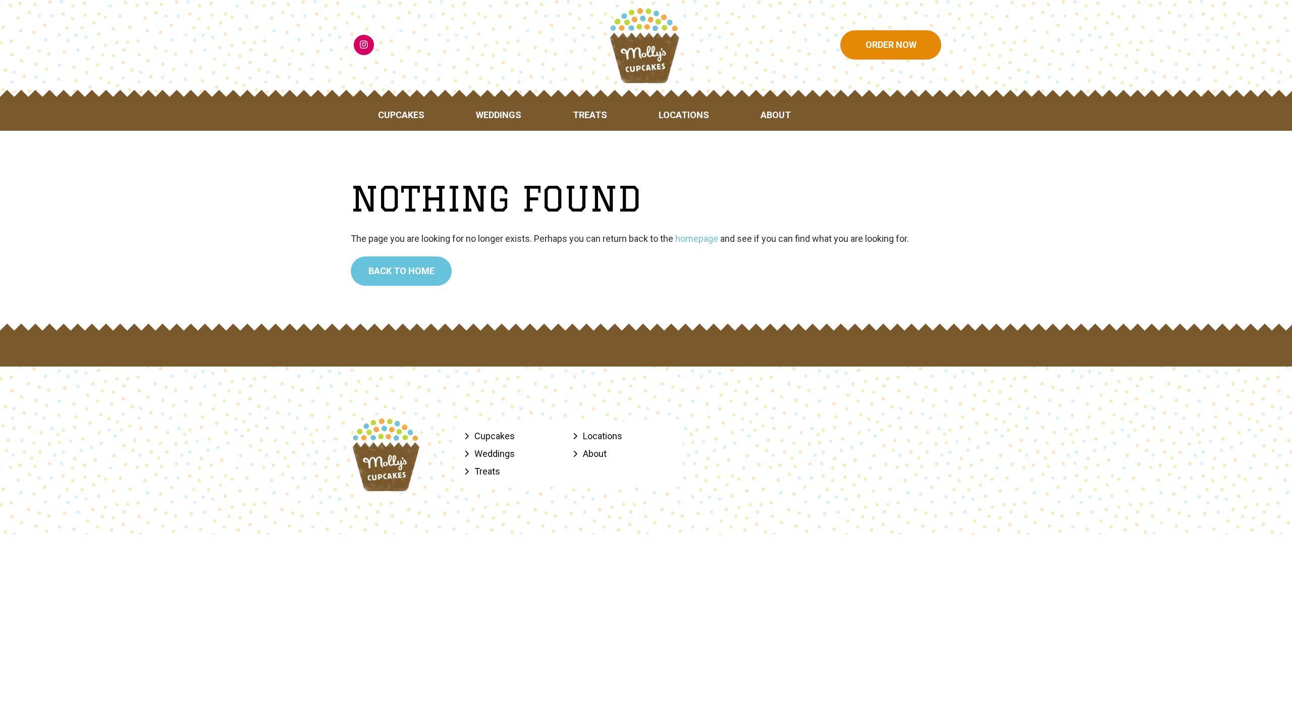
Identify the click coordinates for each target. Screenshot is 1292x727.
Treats (590, 115)
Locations (684, 115)
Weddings (498, 115)
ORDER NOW (891, 44)
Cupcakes (401, 115)
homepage (696, 238)
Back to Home (401, 271)
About (776, 115)
